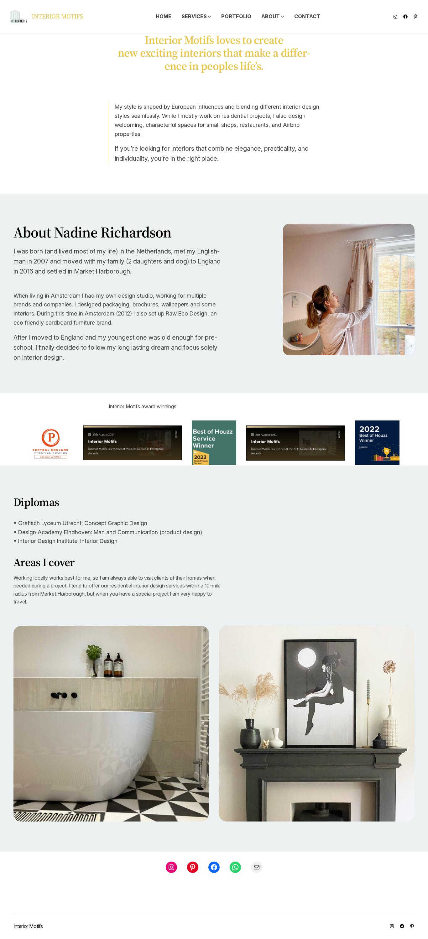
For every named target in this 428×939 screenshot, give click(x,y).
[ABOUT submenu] (282, 16)
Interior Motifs (57, 16)
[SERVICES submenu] (209, 16)
